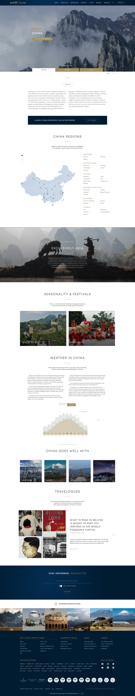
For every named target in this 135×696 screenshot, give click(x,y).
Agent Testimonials (107, 644)
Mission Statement (26, 651)
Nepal (73, 480)
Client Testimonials (46, 648)
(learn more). (75, 693)
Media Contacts (89, 648)
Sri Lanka (23, 671)
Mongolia (71, 666)
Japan (49, 480)
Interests (84, 2)
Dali (84, 209)
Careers (47, 689)
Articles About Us (90, 644)
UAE (65, 671)
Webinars (104, 648)
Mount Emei (86, 181)
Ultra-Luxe (43, 641)
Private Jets (64, 2)
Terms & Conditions (26, 689)
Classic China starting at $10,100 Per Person (55, 120)
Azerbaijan (30, 664)
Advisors (99, 2)
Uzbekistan (71, 671)
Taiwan (30, 671)
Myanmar (79, 666)
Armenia (22, 664)
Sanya (102, 203)
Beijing (85, 156)
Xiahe (101, 176)
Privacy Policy (38, 689)
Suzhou (102, 168)
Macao (50, 666)
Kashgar (86, 192)
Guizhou (85, 203)
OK (82, 693)
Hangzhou (86, 165)
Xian (101, 179)
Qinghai (85, 183)
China (66, 664)
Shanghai (103, 165)
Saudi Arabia (51, 668)
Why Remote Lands (107, 641)
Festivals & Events (66, 644)
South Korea (101, 480)
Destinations (74, 2)
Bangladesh (39, 664)
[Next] (98, 419)
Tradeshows (105, 646)
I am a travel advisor (69, 586)
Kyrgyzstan (38, 666)
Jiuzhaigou (86, 179)
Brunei (53, 664)
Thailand (44, 671)
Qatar (43, 668)
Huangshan (86, 168)
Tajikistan (37, 671)
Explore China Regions (42, 38)
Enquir (120, 2)
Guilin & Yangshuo (88, 201)
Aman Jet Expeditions (47, 646)
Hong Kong (27, 480)
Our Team (23, 644)
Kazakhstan (29, 666)
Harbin (85, 159)
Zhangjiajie (103, 181)
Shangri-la (103, 209)
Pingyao (102, 156)
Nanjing (85, 170)
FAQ (21, 653)
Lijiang (85, 214)
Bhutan (47, 664)
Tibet (50, 671)
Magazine (107, 2)
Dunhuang (86, 190)
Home (108, 73)
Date (91, 2)
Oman (90, 666)
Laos (44, 666)
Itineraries (64, 641)
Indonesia (94, 664)
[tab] (43, 70)
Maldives (64, 666)
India (87, 664)
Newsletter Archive (90, 646)
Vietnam (79, 671)
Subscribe (67, 591)
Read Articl (74, 548)
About (56, 2)
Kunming (86, 212)
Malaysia (56, 666)
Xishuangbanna (105, 212)
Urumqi (102, 190)
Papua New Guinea (25, 668)
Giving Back (24, 648)
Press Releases (88, 641)
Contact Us (59, 689)
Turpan (85, 194)
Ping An (102, 201)
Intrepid (42, 644)
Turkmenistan (58, 671)
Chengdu (86, 176)
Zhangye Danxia (105, 192)
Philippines (36, 668)
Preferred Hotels (66, 648)
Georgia (72, 664)
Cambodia (60, 664)
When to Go (64, 646)
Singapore (77, 668)
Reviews (22, 646)
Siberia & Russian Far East (64, 668)
